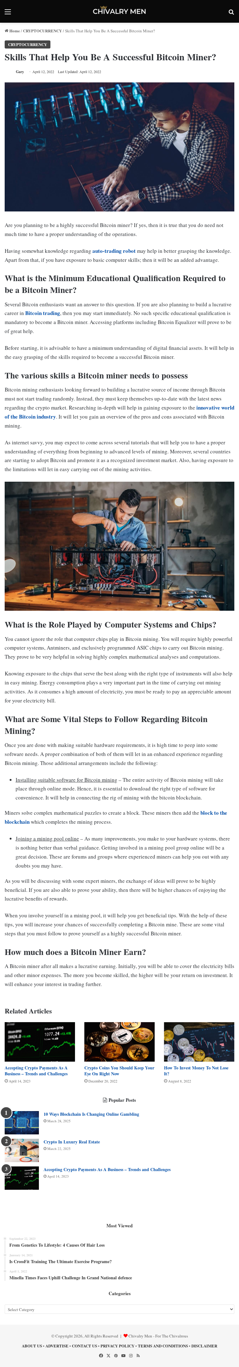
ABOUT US (32, 1346)
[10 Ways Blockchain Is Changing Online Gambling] (22, 1122)
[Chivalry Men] (119, 11)
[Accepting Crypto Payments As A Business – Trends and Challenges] (40, 1042)
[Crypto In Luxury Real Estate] (22, 1150)
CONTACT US (84, 1346)
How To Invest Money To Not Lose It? (196, 1070)
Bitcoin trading (42, 313)
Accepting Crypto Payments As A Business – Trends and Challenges (36, 1070)
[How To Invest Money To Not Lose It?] (199, 1042)
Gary (20, 71)
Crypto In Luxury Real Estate (72, 1141)
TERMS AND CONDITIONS (163, 1346)
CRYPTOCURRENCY (42, 31)
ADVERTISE (56, 1346)
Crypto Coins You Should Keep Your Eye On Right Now (119, 1070)
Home (14, 31)
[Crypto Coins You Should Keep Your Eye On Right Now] (119, 1042)
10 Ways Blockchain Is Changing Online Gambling (91, 1114)
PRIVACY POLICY (117, 1346)
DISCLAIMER (204, 1346)
